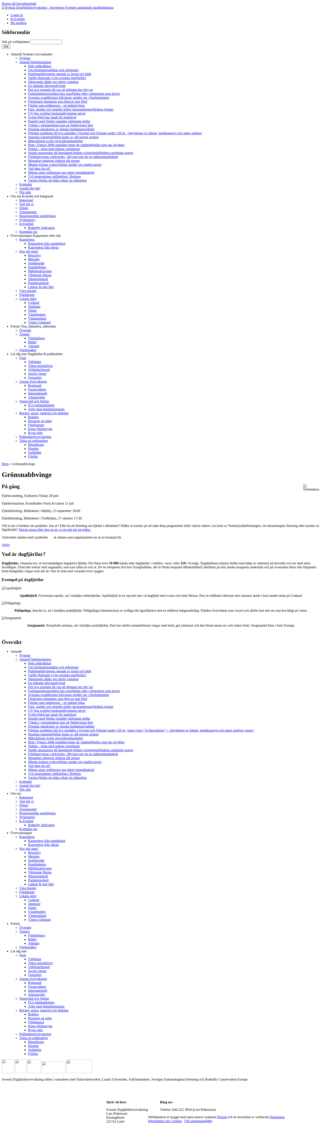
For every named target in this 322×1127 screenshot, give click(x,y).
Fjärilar (33, 456)
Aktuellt (31, 54)
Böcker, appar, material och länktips (44, 413)
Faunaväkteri (37, 389)
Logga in (17, 15)
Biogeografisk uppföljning (37, 216)
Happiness (277, 1117)
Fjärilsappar (36, 425)
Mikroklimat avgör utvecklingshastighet (55, 141)
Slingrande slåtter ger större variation (53, 82)
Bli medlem (19, 23)
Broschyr (34, 255)
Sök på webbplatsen (16, 42)
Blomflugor (36, 445)
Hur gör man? (29, 251)
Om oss (32, 196)
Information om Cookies (165, 1121)
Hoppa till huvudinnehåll (19, 3)
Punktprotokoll (38, 283)
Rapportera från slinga (43, 247)
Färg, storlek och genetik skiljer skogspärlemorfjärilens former (70, 109)
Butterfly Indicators (41, 228)
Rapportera (27, 239)
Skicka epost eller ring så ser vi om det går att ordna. (55, 530)
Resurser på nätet (40, 421)
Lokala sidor (28, 299)
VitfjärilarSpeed (39, 370)
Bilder (32, 342)
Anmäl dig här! (29, 188)
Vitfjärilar (34, 362)
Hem (5, 464)
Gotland (33, 303)
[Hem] (57, 7)
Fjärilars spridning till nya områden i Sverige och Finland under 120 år (115, 133)
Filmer (23, 208)
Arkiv (6, 545)
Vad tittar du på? (39, 168)
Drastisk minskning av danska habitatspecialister (61, 129)
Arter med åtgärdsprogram (46, 409)
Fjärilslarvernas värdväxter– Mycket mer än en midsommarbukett (73, 157)
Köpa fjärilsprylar (40, 429)
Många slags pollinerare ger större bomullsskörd (61, 172)
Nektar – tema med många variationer (54, 149)
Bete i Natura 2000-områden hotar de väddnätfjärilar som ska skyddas (76, 145)
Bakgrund (26, 200)
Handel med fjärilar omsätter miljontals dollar (59, 121)
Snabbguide (36, 263)
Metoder (34, 259)
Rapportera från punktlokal (46, 243)
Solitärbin (34, 452)
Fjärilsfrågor (36, 338)
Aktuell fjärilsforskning (35, 62)
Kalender (25, 184)
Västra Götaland (39, 322)
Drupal (222, 1117)
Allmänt (33, 346)
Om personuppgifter (198, 1121)
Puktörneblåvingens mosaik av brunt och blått (59, 74)
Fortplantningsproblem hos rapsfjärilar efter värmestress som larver (74, 94)
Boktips (33, 417)
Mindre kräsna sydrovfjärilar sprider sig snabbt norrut (64, 165)
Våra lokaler (27, 291)
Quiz (22, 358)
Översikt (25, 330)
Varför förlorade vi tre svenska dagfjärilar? (57, 78)
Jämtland (34, 306)
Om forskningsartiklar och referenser (53, 70)
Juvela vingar (37, 374)
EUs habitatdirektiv (41, 405)
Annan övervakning (33, 381)
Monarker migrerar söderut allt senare (54, 161)
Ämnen (24, 334)
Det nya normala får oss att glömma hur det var (60, 90)
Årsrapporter (28, 212)
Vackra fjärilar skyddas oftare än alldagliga (57, 180)
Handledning (37, 267)
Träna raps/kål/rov (40, 366)
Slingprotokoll (38, 279)
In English (18, 19)
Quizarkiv (35, 377)
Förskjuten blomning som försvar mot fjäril (57, 101)
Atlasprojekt (36, 397)
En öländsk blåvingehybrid (46, 86)
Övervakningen (36, 235)
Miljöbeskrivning (40, 271)
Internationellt (37, 393)
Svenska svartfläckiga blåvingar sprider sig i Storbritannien (68, 97)
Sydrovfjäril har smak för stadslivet (52, 117)
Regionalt (34, 385)
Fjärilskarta (27, 295)
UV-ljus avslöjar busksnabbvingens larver (57, 113)
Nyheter (24, 58)
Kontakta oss (28, 232)
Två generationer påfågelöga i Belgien (54, 176)
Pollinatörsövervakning (35, 437)
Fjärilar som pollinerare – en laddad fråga (56, 105)
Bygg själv (35, 433)
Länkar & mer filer (41, 287)
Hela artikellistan (39, 66)
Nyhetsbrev (27, 220)
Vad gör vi (26, 204)
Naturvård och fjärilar (34, 401)
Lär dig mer (37, 354)
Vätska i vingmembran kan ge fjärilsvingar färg (60, 125)
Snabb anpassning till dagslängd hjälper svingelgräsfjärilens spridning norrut (80, 153)
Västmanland (37, 318)
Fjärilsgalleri (27, 350)
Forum (33, 326)
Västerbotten (37, 314)
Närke (32, 310)
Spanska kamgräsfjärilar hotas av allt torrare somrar (63, 137)
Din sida (25, 192)
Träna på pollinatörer (33, 441)
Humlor (33, 448)
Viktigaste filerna (39, 275)
